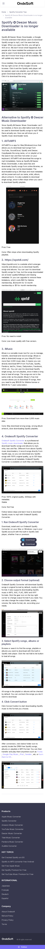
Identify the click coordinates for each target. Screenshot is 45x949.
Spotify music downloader (13, 443)
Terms (4, 924)
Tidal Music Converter (11, 837)
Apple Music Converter (11, 817)
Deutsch (5, 894)
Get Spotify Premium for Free (14, 870)
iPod (22, 754)
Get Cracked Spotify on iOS (13, 857)
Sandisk (28, 754)
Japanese (6, 886)
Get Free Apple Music (11, 866)
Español (5, 898)
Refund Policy (7, 916)
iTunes (39, 752)
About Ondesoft (8, 912)
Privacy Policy (7, 920)
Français (5, 890)
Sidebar (24, 947)
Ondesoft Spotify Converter (13, 440)
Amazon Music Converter (12, 825)
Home (4, 12)
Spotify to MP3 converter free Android (18, 862)
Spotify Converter (9, 821)
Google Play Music (11, 754)
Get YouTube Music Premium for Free (17, 874)
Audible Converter (9, 846)
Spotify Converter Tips (18, 12)
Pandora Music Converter (12, 842)
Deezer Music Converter (12, 833)
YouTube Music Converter (12, 829)
